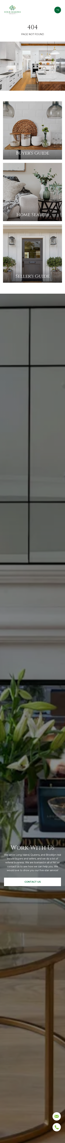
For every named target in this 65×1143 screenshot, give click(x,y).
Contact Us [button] (32, 881)
